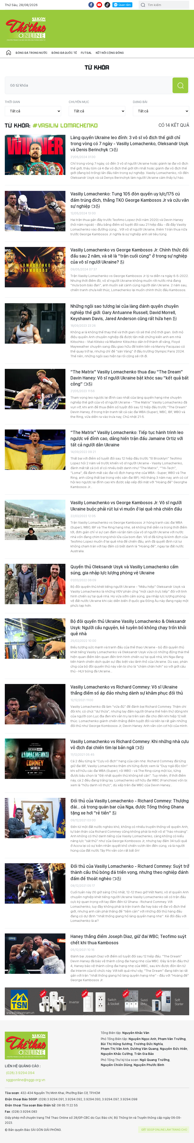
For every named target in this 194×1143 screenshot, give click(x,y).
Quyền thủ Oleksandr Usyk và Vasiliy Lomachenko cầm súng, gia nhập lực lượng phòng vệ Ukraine (124, 569)
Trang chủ (8, 53)
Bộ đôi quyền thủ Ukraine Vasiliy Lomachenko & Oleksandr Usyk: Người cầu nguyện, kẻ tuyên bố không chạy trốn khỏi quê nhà (128, 627)
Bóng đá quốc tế (64, 53)
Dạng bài (140, 102)
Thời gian (12, 102)
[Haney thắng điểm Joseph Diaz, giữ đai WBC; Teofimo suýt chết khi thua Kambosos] (35, 953)
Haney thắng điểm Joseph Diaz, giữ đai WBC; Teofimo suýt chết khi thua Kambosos (128, 939)
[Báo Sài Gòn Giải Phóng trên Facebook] (91, 5)
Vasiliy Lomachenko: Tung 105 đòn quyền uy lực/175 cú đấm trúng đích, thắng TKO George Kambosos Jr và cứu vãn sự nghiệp (129, 200)
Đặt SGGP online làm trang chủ (164, 1129)
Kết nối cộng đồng (110, 53)
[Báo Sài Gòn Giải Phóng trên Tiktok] (107, 5)
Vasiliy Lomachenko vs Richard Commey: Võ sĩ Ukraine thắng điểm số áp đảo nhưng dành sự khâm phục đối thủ (126, 690)
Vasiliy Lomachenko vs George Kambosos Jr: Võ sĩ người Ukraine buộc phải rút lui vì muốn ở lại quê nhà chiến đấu (126, 505)
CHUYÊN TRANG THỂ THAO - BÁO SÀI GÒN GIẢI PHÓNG (26, 29)
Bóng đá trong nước (31, 53)
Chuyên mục (79, 102)
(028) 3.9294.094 (20, 1073)
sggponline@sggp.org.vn (25, 1080)
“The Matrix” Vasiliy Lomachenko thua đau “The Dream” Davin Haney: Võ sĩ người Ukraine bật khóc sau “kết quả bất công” (129, 378)
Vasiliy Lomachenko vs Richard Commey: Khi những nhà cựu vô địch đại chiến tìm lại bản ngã (129, 744)
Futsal (86, 53)
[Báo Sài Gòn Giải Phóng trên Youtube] (99, 5)
